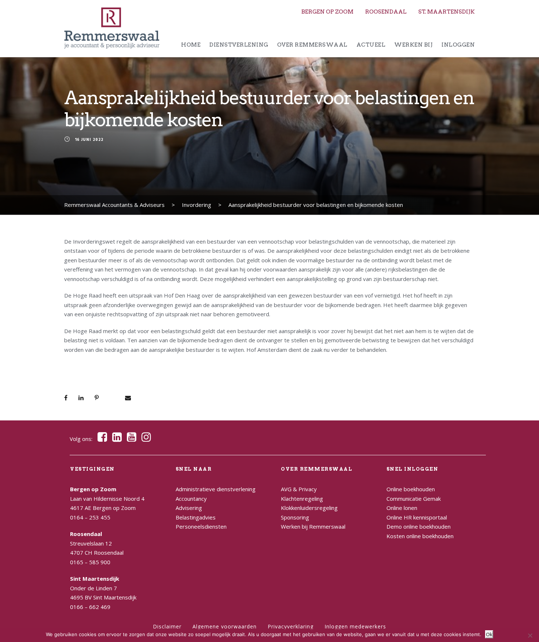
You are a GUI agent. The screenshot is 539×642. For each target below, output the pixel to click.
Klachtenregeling (302, 498)
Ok (489, 634)
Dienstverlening (238, 44)
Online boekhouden (410, 489)
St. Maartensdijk (446, 11)
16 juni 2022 (89, 140)
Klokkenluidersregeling (309, 507)
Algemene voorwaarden (224, 626)
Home (191, 44)
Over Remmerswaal (312, 44)
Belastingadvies (196, 517)
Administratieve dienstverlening (216, 489)
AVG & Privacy (299, 489)
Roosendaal (386, 11)
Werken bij (413, 44)
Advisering (189, 507)
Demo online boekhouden (418, 526)
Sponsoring (295, 517)
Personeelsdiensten (201, 526)
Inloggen (458, 44)
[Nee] (530, 635)
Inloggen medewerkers (355, 626)
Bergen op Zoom (327, 11)
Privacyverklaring (291, 626)
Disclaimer (167, 626)
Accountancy (191, 498)
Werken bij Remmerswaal (313, 526)
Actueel (371, 44)
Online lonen (401, 507)
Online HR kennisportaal (416, 517)
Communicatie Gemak (413, 498)
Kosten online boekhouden (420, 536)
